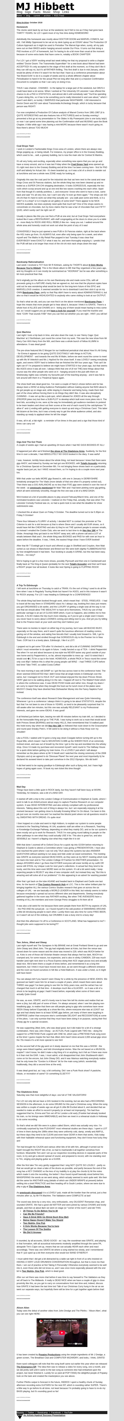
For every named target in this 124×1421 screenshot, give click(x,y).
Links (65, 12)
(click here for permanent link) (23, 136)
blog (28, 15)
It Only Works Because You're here (41, 1226)
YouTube (68, 1412)
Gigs (28, 12)
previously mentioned (41, 488)
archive (47, 15)
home (19, 15)
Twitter (31, 1412)
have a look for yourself (63, 310)
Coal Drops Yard (79, 164)
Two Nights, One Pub (34, 1223)
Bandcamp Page (31, 292)
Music (47, 12)
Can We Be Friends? (33, 1214)
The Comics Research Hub (52, 884)
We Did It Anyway (32, 1232)
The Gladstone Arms (39, 1186)
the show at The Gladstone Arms (68, 451)
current (36, 15)
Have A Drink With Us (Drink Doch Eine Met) (46, 1217)
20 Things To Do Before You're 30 (40, 1211)
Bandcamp (42, 1412)
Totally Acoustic (89, 463)
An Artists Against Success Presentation (44, 1415)
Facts (36, 12)
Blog (19, 12)
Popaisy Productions (49, 1354)
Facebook (56, 1412)
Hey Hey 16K (89, 530)
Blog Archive (23, 22)
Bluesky (20, 1412)
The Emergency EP (26, 1367)
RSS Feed (59, 15)
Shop (56, 12)
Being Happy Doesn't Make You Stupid (43, 1220)
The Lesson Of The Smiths (37, 1229)
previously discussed (31, 1192)
